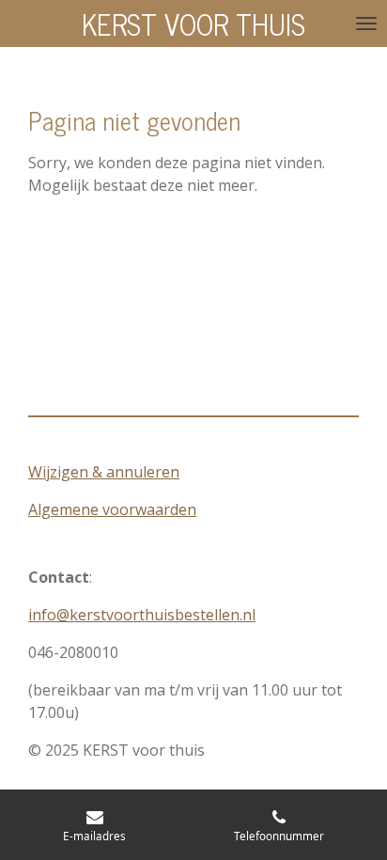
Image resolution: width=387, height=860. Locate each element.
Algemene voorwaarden (112, 509)
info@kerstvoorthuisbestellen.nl (141, 614)
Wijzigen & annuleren (103, 471)
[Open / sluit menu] (366, 23)
